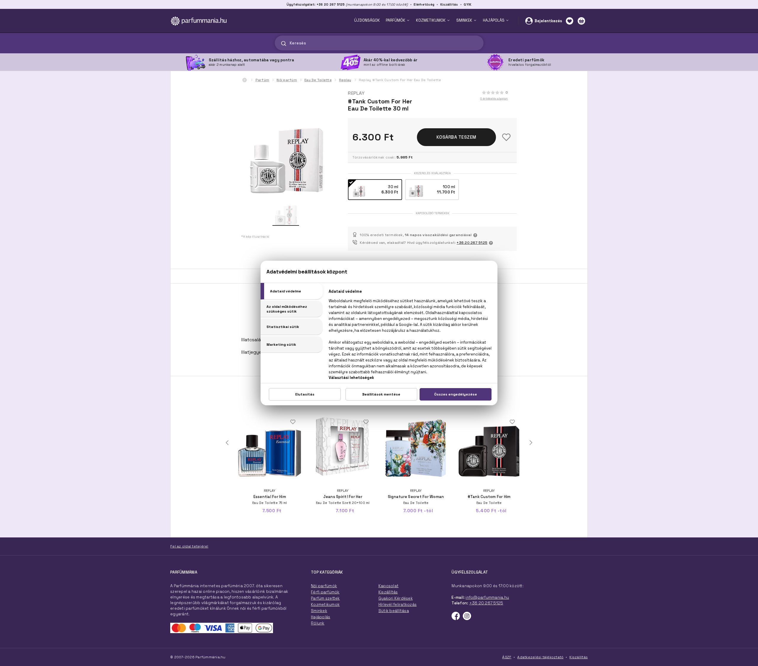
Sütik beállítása (393, 610)
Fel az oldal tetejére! (189, 546)
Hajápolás (320, 616)
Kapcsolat (388, 585)
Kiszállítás (449, 4)
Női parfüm (287, 80)
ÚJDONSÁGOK (367, 20)
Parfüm (262, 80)
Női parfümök (324, 585)
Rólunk (318, 623)
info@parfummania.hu (487, 597)
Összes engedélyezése (455, 394)
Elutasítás (304, 394)
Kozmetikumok (325, 604)
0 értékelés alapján (494, 98)
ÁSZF (506, 657)
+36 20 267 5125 (472, 242)
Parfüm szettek (325, 598)
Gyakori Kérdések (395, 598)
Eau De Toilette (318, 80)
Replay (345, 80)
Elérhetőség (424, 4)
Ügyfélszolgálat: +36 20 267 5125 (316, 4)
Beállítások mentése (381, 394)
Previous (227, 443)
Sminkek (319, 610)
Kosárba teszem (456, 137)
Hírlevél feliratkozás (397, 604)
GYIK (467, 4)
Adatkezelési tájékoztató (540, 657)
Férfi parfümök (325, 592)
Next (531, 443)
